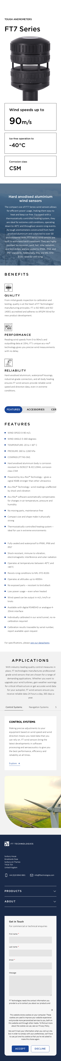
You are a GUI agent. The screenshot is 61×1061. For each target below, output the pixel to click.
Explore (13, 763)
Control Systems (14, 707)
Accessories (35, 410)
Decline (40, 1049)
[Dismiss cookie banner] (52, 1010)
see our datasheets (40, 643)
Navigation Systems (39, 707)
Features (13, 410)
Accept (20, 1049)
